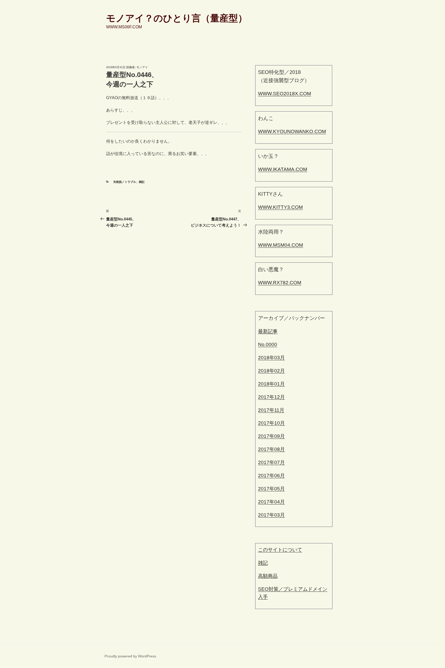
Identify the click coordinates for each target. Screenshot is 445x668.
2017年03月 (271, 515)
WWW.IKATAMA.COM (282, 169)
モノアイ (142, 67)
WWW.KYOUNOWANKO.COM (292, 131)
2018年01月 (271, 384)
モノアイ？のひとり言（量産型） (176, 18)
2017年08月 (271, 449)
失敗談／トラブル (124, 181)
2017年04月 (271, 501)
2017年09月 (271, 436)
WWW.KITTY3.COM (280, 207)
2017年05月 (271, 488)
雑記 (141, 181)
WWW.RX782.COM (279, 282)
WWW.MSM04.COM (280, 245)
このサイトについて (280, 549)
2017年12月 (271, 397)
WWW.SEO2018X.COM (284, 93)
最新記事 (268, 331)
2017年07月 (271, 462)
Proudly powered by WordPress (130, 656)
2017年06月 (271, 475)
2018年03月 (271, 357)
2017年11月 (271, 410)
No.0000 (267, 344)
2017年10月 (271, 423)
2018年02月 (271, 370)
